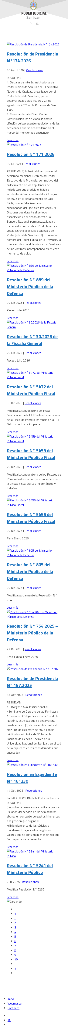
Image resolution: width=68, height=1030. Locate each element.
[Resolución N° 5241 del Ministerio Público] (34, 856)
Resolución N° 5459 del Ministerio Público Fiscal (31, 454)
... (15, 918)
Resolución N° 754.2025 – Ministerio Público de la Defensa (32, 632)
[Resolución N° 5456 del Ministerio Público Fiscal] (34, 505)
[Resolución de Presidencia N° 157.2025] (33, 669)
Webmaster (15, 1003)
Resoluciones (34, 70)
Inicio (11, 999)
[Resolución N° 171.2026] (24, 144)
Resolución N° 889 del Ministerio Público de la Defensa (30, 286)
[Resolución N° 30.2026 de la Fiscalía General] (34, 327)
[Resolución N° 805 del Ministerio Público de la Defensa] (34, 555)
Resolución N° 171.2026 (30, 154)
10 (16, 959)
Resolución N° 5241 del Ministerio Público (30, 869)
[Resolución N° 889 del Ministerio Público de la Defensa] (34, 270)
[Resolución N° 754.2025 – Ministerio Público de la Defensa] (34, 616)
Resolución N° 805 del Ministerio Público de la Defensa (30, 571)
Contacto (13, 1008)
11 (16, 968)
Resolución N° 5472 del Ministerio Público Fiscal (31, 390)
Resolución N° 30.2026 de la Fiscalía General (32, 340)
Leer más (13, 140)
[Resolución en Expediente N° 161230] (32, 764)
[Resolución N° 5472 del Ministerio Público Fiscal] (34, 377)
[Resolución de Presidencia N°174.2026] (33, 44)
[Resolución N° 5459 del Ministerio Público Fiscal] (34, 441)
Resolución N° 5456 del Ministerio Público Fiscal (31, 518)
